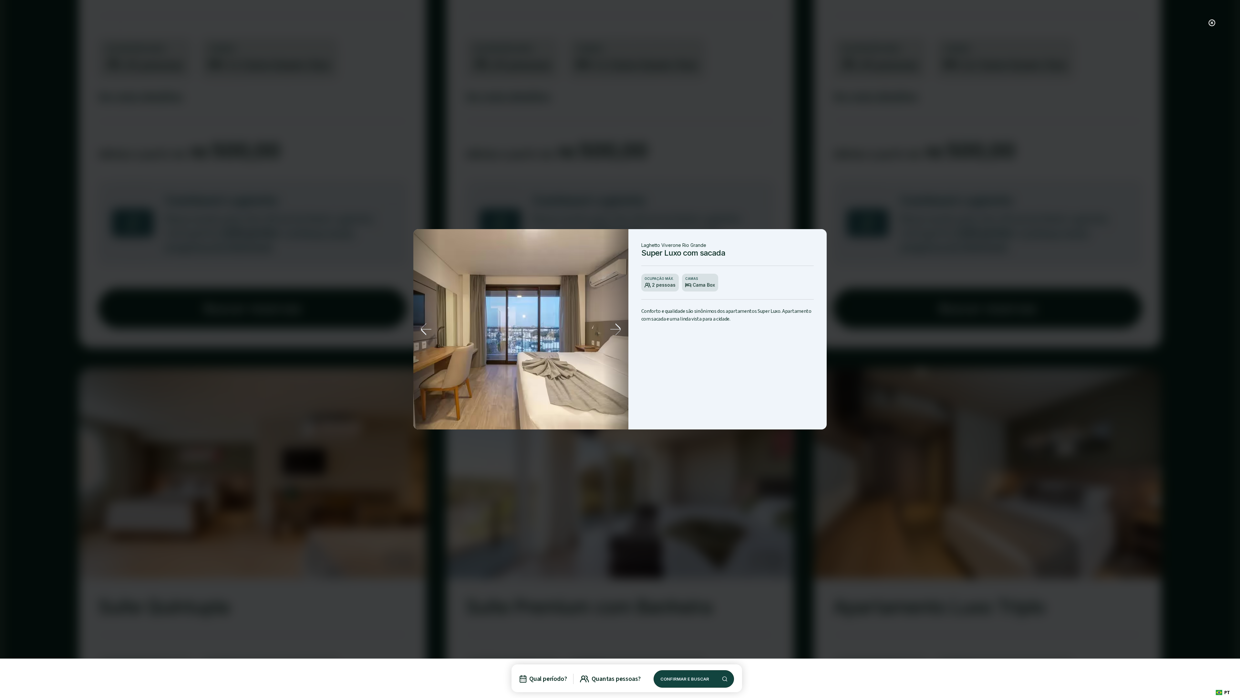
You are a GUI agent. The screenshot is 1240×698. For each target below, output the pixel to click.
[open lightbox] (520, 329)
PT (1227, 692)
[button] (426, 329)
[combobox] (1223, 692)
